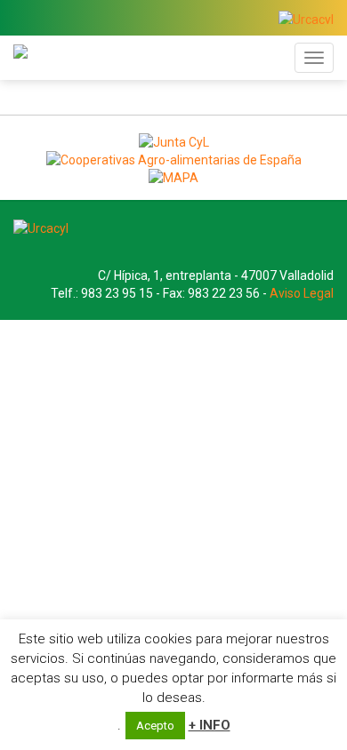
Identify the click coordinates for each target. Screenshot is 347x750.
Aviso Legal (302, 293)
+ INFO (209, 725)
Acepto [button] (155, 725)
